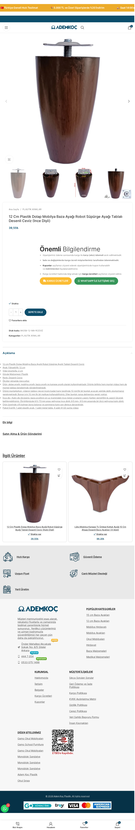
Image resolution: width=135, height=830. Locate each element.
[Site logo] (64, 27)
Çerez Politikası (78, 711)
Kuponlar (47, 265)
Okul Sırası (24, 780)
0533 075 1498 (33, 661)
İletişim (39, 683)
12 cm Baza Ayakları (97, 620)
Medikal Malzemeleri (98, 656)
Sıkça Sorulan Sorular (81, 677)
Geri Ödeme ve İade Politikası (80, 685)
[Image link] (63, 742)
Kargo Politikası (78, 693)
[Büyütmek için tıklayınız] (9, 159)
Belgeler (39, 689)
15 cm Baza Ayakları (98, 614)
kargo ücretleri (90, 274)
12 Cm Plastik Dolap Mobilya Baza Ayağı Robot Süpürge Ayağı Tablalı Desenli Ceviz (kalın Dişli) (34, 528)
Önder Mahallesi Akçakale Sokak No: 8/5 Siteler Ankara (39, 646)
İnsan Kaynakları (78, 723)
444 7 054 (29, 655)
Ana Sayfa (14, 209)
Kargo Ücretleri (43, 695)
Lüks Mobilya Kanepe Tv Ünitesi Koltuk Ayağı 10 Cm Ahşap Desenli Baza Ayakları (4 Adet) (100, 528)
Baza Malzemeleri (96, 650)
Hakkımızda (41, 677)
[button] (6, 101)
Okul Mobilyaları (95, 638)
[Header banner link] (67, 8)
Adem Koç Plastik (27, 774)
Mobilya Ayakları (95, 632)
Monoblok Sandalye (29, 756)
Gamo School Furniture (31, 744)
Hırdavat (91, 644)
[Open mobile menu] (6, 27)
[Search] (82, 27)
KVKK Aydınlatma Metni (82, 698)
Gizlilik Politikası (78, 704)
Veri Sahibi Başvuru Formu (84, 717)
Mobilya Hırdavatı (96, 626)
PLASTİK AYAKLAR (31, 209)
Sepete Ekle (35, 312)
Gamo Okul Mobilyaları (30, 738)
